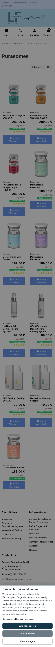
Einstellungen (27, 641)
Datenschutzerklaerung (12, 619)
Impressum (30, 619)
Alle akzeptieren (27, 626)
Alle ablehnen (27, 633)
